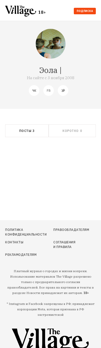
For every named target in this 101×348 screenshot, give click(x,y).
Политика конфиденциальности (18, 232)
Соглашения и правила (64, 244)
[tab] (27, 130)
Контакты (14, 242)
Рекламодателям (18, 255)
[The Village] (21, 11)
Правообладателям (65, 230)
